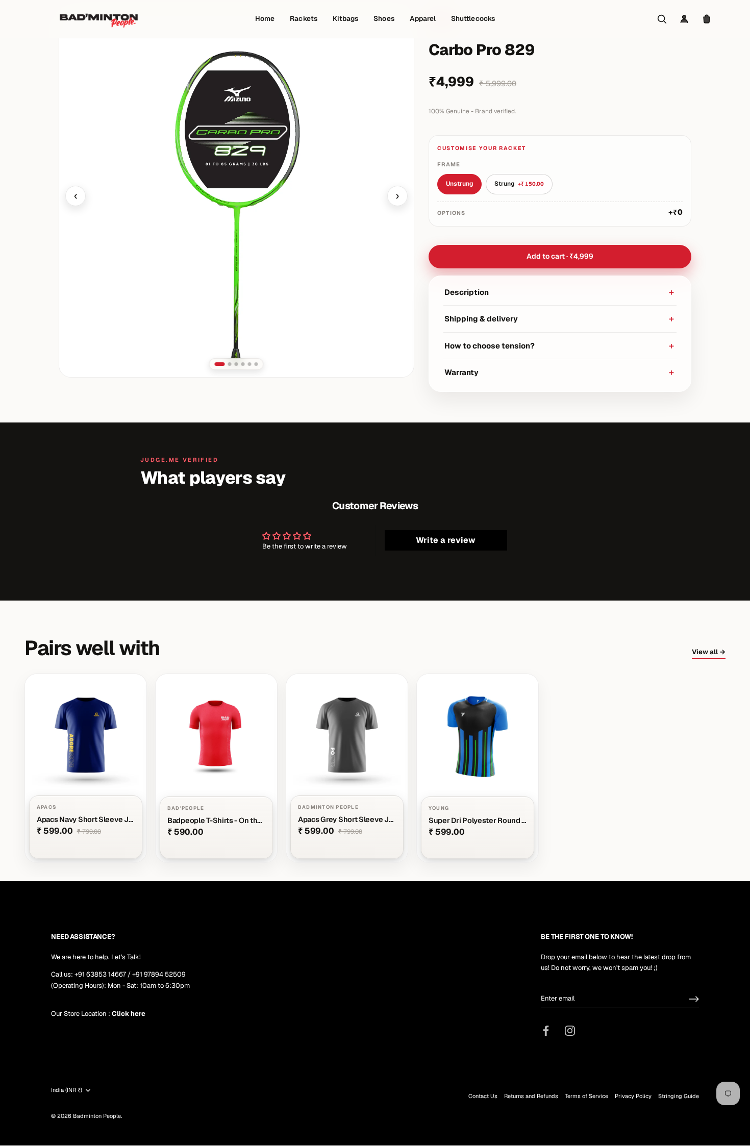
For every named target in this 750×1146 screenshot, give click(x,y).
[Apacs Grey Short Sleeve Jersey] (347, 768)
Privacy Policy (633, 1096)
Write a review (446, 540)
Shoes (383, 18)
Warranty (560, 372)
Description (560, 292)
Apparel (423, 18)
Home (264, 18)
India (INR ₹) (66, 1090)
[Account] (684, 19)
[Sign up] (694, 999)
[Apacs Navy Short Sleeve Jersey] (85, 768)
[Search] (661, 19)
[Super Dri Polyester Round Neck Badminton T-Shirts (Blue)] (477, 768)
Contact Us (482, 1096)
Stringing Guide (678, 1096)
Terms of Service (586, 1096)
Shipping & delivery (560, 318)
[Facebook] (546, 1030)
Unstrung (459, 184)
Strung (519, 184)
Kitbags (345, 18)
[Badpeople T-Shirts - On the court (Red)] (216, 768)
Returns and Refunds (531, 1096)
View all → (709, 651)
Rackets (303, 18)
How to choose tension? (560, 345)
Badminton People (97, 1116)
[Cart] (706, 19)
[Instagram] (570, 1030)
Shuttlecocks (473, 18)
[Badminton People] (99, 19)
